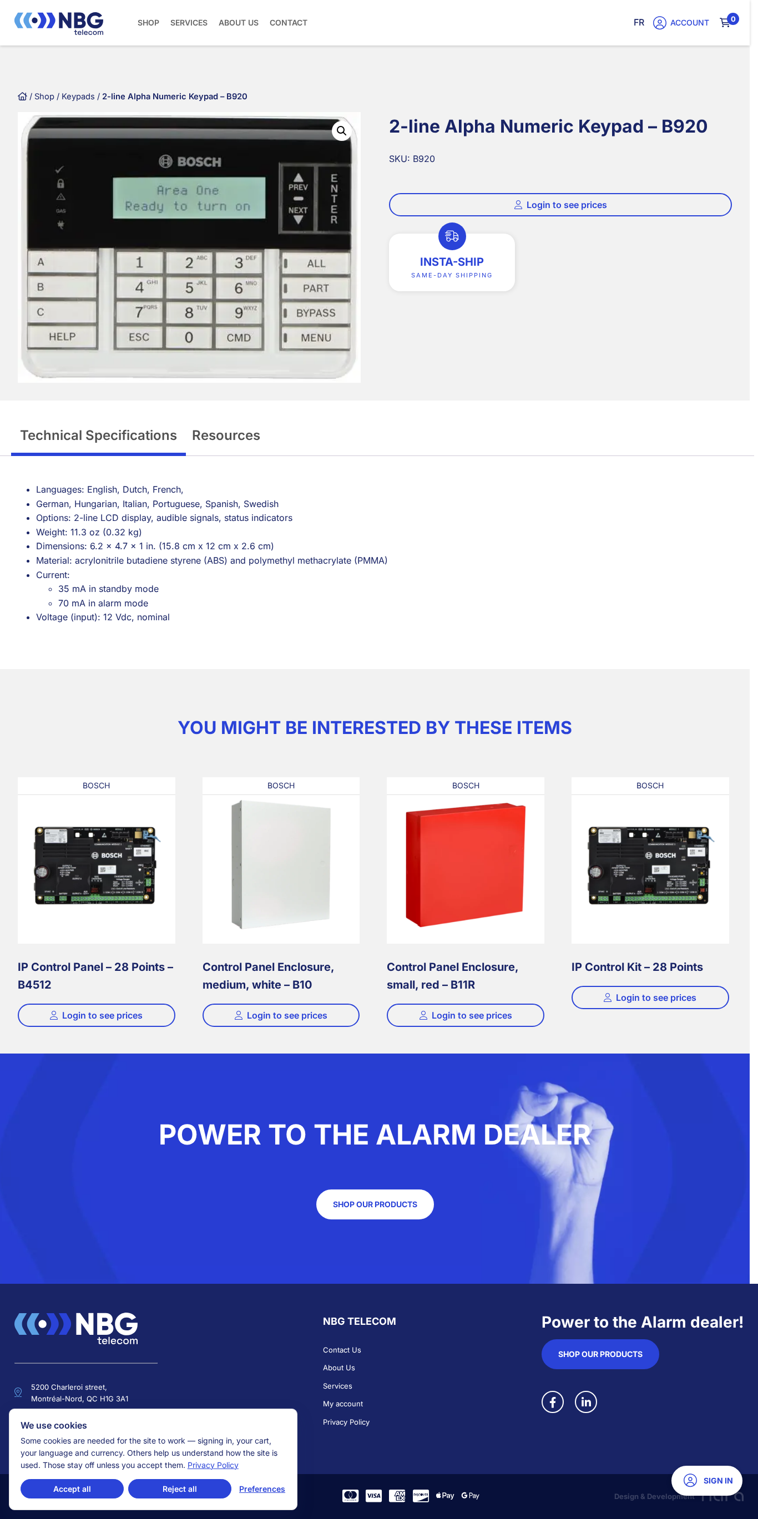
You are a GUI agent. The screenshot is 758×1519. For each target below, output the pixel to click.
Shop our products (375, 1204)
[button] (342, 131)
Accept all (72, 1488)
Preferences (262, 1488)
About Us (239, 22)
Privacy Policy (346, 1421)
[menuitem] (639, 22)
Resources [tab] (226, 435)
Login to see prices (567, 204)
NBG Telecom (359, 1321)
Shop (148, 22)
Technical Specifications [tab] (98, 435)
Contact (288, 22)
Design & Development (654, 1496)
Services (189, 22)
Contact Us (342, 1349)
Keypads (78, 97)
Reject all (180, 1488)
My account (343, 1403)
